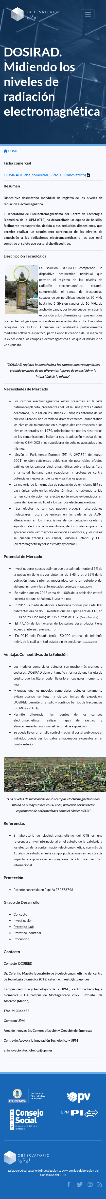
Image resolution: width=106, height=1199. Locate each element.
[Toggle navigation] (88, 14)
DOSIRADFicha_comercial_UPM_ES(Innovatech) (45, 174)
